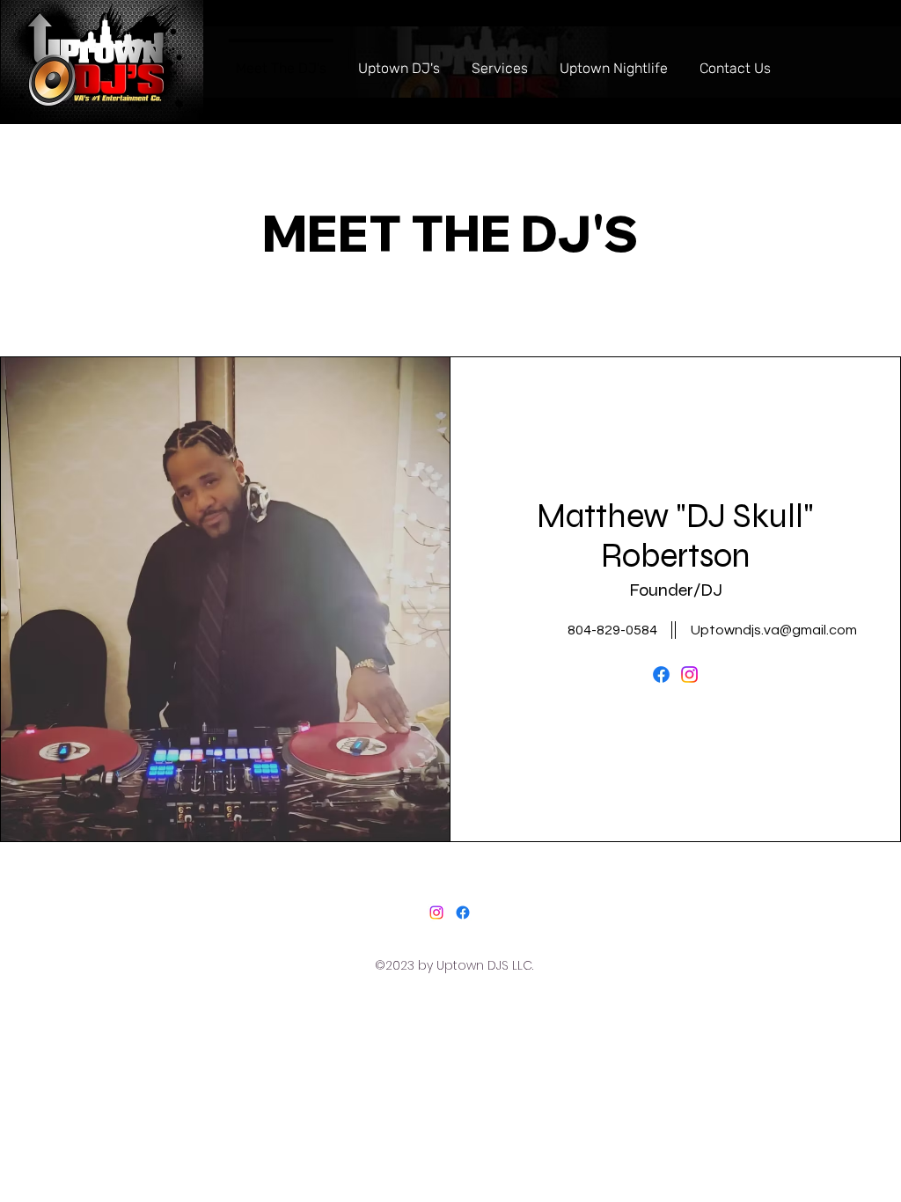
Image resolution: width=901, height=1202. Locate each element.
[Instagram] (689, 674)
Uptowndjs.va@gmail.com (774, 630)
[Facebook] (661, 674)
